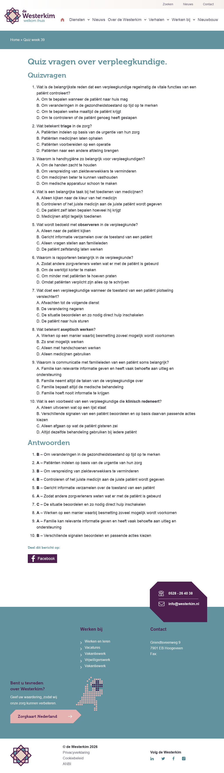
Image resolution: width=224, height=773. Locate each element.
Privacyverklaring (76, 752)
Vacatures (92, 647)
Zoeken (168, 4)
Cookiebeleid (73, 758)
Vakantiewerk (95, 653)
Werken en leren (97, 641)
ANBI (67, 764)
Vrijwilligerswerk (97, 660)
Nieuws (188, 4)
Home (15, 40)
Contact (208, 4)
